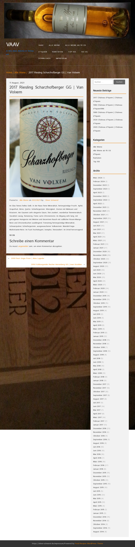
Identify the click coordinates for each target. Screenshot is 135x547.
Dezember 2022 (100, 196)
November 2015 (99, 476)
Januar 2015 (98, 513)
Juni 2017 (97, 406)
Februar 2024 (99, 181)
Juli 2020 (97, 270)
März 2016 (97, 461)
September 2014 (100, 528)
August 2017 (98, 399)
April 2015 (97, 502)
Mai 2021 (97, 233)
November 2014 (99, 520)
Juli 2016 (96, 447)
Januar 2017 (98, 425)
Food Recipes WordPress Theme (89, 543)
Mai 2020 (97, 277)
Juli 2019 (96, 314)
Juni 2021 (97, 229)
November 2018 (99, 343)
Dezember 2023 (100, 185)
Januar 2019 (98, 336)
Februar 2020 (99, 288)
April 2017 (97, 413)
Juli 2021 (96, 225)
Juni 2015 (97, 495)
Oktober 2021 (99, 214)
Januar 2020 (98, 292)
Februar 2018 (98, 377)
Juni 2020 (97, 273)
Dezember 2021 (99, 207)
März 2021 (97, 240)
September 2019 (100, 307)
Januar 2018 (98, 380)
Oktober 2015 (99, 480)
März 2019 (97, 329)
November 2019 (99, 299)
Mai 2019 (97, 321)
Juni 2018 (97, 362)
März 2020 (97, 284)
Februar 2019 (98, 332)
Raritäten (57, 52)
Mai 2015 (97, 498)
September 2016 (100, 439)
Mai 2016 (97, 454)
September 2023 (100, 189)
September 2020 (100, 262)
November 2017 (99, 388)
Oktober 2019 (99, 303)
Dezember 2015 (99, 472)
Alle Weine (54, 45)
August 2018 (98, 354)
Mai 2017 (97, 410)
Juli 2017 (96, 402)
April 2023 (97, 192)
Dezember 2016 (99, 428)
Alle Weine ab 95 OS (75, 45)
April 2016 (97, 458)
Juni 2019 (97, 318)
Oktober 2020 (99, 259)
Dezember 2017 (99, 384)
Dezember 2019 (99, 295)
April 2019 (97, 325)
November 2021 (99, 211)
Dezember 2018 (99, 340)
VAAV (41, 45)
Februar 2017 (98, 421)
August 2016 (98, 443)
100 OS (84, 52)
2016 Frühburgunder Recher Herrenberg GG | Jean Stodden (56, 264)
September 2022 (100, 200)
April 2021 (97, 237)
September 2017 (100, 395)
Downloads (44, 58)
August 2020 (98, 266)
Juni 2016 (97, 450)
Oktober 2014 (99, 524)
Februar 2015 (98, 509)
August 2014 (98, 531)
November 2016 (99, 432)
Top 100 (72, 52)
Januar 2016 (98, 469)
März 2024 (97, 178)
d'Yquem (96, 154)
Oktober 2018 (99, 347)
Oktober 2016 (99, 436)
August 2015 (98, 487)
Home (9, 72)
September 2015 (100, 483)
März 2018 (97, 373)
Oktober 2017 (99, 391)
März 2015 (97, 506)
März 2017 (97, 417)
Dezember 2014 (99, 517)
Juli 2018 (96, 358)
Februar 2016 (98, 465)
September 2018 (100, 351)
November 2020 (100, 255)
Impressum (61, 58)
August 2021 (98, 222)
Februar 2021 (98, 244)
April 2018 (97, 369)
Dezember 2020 (100, 251)
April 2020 (97, 281)
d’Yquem (42, 52)
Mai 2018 (97, 366)
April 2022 (97, 203)
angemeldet (23, 246)
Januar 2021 (98, 248)
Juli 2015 (96, 491)
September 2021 (100, 218)
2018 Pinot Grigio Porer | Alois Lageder (27, 258)
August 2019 (98, 310)
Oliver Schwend (51, 200)
